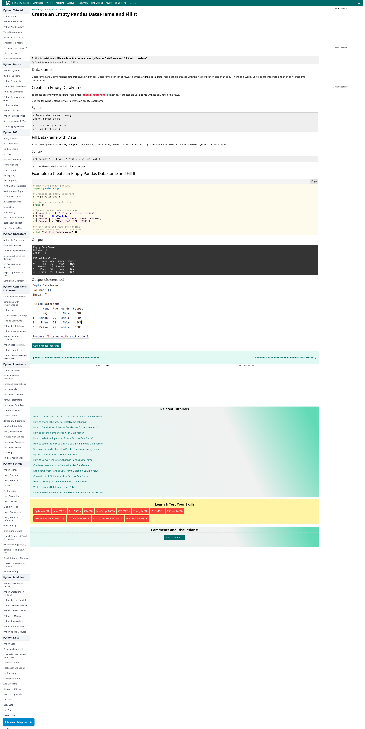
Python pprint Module (13, 626)
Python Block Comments (14, 86)
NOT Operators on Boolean (12, 266)
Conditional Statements (14, 296)
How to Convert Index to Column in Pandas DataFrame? (67, 357)
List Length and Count (14, 668)
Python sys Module (12, 616)
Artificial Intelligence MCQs (50, 518)
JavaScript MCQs (105, 511)
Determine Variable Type (15, 121)
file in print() (9, 175)
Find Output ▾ (97, 2)
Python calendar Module (15, 605)
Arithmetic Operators (13, 240)
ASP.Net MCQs (175, 511)
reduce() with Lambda (13, 436)
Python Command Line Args (14, 98)
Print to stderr (10, 491)
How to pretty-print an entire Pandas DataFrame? (60, 481)
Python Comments (12, 81)
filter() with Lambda (12, 431)
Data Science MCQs (137, 518)
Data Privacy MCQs (79, 518)
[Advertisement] (53, 36)
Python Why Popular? (13, 27)
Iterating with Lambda (14, 421)
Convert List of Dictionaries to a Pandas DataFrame (60, 476)
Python (43, 9)
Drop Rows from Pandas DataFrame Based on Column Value (66, 470)
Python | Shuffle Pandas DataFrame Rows (56, 454)
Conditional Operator (13, 280)
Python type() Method (13, 126)
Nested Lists (9, 715)
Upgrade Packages (12, 58)
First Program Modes (13, 42)
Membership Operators (14, 250)
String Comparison (12, 512)
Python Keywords (11, 70)
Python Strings (10, 469)
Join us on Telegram (16, 722)
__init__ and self (10, 53)
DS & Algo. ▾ (25, 2)
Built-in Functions (11, 75)
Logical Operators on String (13, 274)
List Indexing (9, 673)
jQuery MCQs (140, 511)
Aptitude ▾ (72, 2)
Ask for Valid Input (12, 196)
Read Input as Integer (14, 217)
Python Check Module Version (13, 585)
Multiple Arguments (13, 457)
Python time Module (13, 621)
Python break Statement (14, 331)
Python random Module (14, 610)
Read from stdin (11, 496)
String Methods (10, 480)
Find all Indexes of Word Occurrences (15, 538)
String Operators (11, 475)
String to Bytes (10, 501)
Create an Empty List (13, 649)
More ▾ (132, 2)
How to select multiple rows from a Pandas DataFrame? (63, 438)
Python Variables (11, 105)
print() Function (10, 138)
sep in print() (9, 170)
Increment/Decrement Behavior (14, 257)
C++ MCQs (75, 511)
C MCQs (88, 511)
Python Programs (57, 9)
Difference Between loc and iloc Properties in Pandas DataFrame (68, 492)
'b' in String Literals (12, 531)
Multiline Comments (13, 91)
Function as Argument (14, 442)
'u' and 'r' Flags (10, 506)
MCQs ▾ (109, 2)
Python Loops (9, 310)
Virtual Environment (13, 32)
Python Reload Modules (14, 631)
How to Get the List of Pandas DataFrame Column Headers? (65, 427)
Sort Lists (7, 699)
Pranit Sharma (42, 62)
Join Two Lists (9, 710)
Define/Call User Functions (11, 377)
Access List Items (11, 662)
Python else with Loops (14, 350)
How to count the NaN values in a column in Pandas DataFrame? (68, 443)
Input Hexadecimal (12, 201)
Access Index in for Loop (15, 315)
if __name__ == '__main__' (15, 48)
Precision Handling (12, 159)
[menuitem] (15, 3)
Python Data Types (12, 110)
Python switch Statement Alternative (15, 357)
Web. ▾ (49, 2)
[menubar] (74, 3)
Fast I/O (7, 154)
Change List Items (12, 678)
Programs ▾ (60, 2)
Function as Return (12, 447)
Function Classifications (14, 384)
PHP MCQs (157, 511)
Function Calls (10, 389)
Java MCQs (59, 511)
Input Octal (8, 207)
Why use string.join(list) (14, 544)
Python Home (9, 16)
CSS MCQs (124, 511)
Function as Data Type (14, 405)
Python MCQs (42, 511)
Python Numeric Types (14, 115)
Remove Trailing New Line (13, 551)
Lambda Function (11, 410)
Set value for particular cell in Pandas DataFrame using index (66, 449)
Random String (10, 571)
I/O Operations (10, 143)
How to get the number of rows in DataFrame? (58, 432)
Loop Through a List (12, 694)
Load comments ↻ (174, 537)
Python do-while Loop (13, 326)
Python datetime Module (15, 600)
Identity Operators (12, 245)
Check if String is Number (15, 558)
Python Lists (9, 643)
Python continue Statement (11, 338)
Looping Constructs (12, 320)
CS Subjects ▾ (121, 2)
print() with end (10, 164)
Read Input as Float (12, 222)
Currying (7, 452)
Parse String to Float (13, 228)
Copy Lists (8, 704)
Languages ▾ (39, 2)
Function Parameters (13, 394)
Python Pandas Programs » (47, 345)
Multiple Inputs (10, 149)
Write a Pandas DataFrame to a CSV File (54, 487)
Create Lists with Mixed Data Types (14, 656)
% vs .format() (9, 525)
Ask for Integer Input (13, 191)
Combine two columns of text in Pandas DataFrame (284, 357)
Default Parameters (12, 399)
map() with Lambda (12, 426)
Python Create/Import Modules (13, 593)
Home (15, 2)
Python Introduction (13, 21)
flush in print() (10, 180)
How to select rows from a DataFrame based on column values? (67, 416)
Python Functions (11, 370)
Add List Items (10, 683)
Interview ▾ (84, 2)
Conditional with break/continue (11, 303)
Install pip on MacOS (13, 37)
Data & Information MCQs (108, 518)
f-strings (7, 485)
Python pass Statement (14, 344)
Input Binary (9, 212)
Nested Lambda (11, 415)
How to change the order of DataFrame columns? (60, 422)
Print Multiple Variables (14, 185)
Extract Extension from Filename (14, 565)
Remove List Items (12, 689)
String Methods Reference (10, 519)
